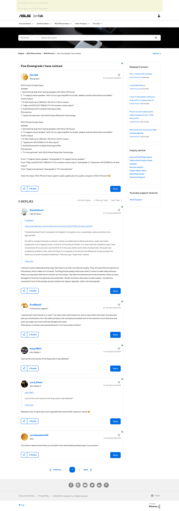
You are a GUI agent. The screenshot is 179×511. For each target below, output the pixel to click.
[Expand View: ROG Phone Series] (71, 23)
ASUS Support (136, 199)
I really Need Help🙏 (138, 85)
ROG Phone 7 (135, 137)
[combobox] (100, 38)
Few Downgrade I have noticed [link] (69, 53)
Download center (137, 174)
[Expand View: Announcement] (33, 23)
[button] (24, 188)
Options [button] (156, 53)
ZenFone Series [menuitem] (43, 24)
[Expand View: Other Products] (89, 23)
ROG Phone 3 (136, 104)
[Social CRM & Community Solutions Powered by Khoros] (154, 506)
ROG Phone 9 (136, 122)
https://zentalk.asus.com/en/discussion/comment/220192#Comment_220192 (58, 226)
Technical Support (137, 177)
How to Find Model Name (141, 157)
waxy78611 (29, 392)
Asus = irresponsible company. (141, 74)
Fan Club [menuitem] (96, 24)
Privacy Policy (43, 496)
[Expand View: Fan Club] (101, 23)
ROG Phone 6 (49, 53)
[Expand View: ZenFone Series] (50, 23)
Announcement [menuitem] (25, 24)
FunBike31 (29, 220)
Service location (136, 167)
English (21, 53)
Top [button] (22, 505)
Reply (115, 189)
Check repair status (138, 170)
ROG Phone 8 (136, 77)
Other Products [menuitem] (81, 24)
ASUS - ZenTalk (31, 16)
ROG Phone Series (34, 53)
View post (29, 261)
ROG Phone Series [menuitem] (62, 24)
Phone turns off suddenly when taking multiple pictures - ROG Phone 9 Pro (142, 115)
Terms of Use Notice (26, 496)
